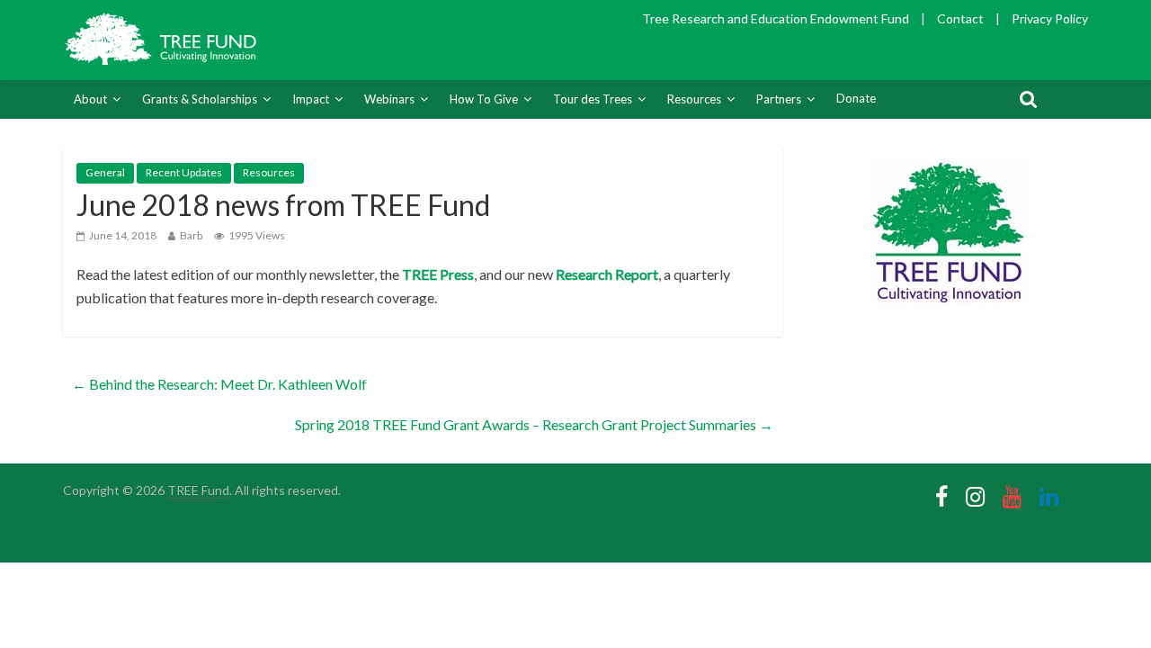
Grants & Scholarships (199, 99)
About (90, 99)
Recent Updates (184, 172)
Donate (856, 98)
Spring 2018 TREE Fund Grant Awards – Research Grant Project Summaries (534, 424)
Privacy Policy (1050, 18)
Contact (960, 18)
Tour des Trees (592, 99)
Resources (694, 99)
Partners (778, 99)
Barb (191, 235)
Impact (310, 99)
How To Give (484, 99)
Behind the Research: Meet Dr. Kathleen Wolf (219, 383)
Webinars (389, 99)
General (105, 172)
